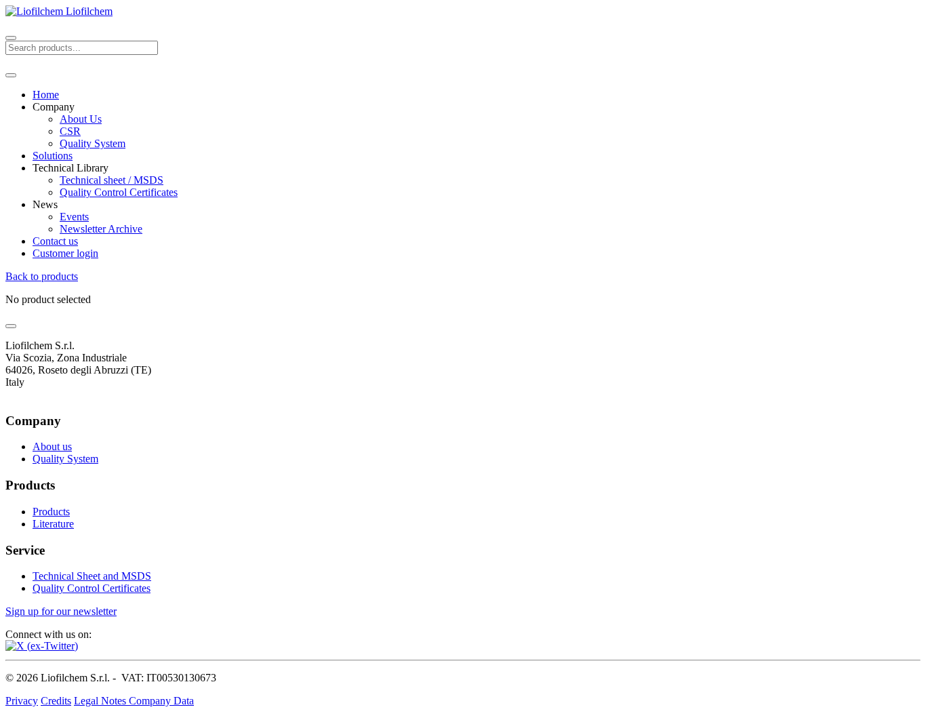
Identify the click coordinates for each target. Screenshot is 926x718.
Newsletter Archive (101, 229)
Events (74, 216)
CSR (70, 131)
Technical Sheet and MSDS (92, 576)
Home (46, 94)
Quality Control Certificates (119, 192)
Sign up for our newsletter (61, 611)
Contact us (55, 241)
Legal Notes (101, 700)
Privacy (21, 700)
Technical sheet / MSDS (111, 180)
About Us (81, 119)
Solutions (53, 155)
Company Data (161, 700)
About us (52, 446)
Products (51, 511)
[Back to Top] (10, 326)
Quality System (92, 143)
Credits (56, 700)
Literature (53, 524)
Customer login (65, 253)
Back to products (41, 276)
